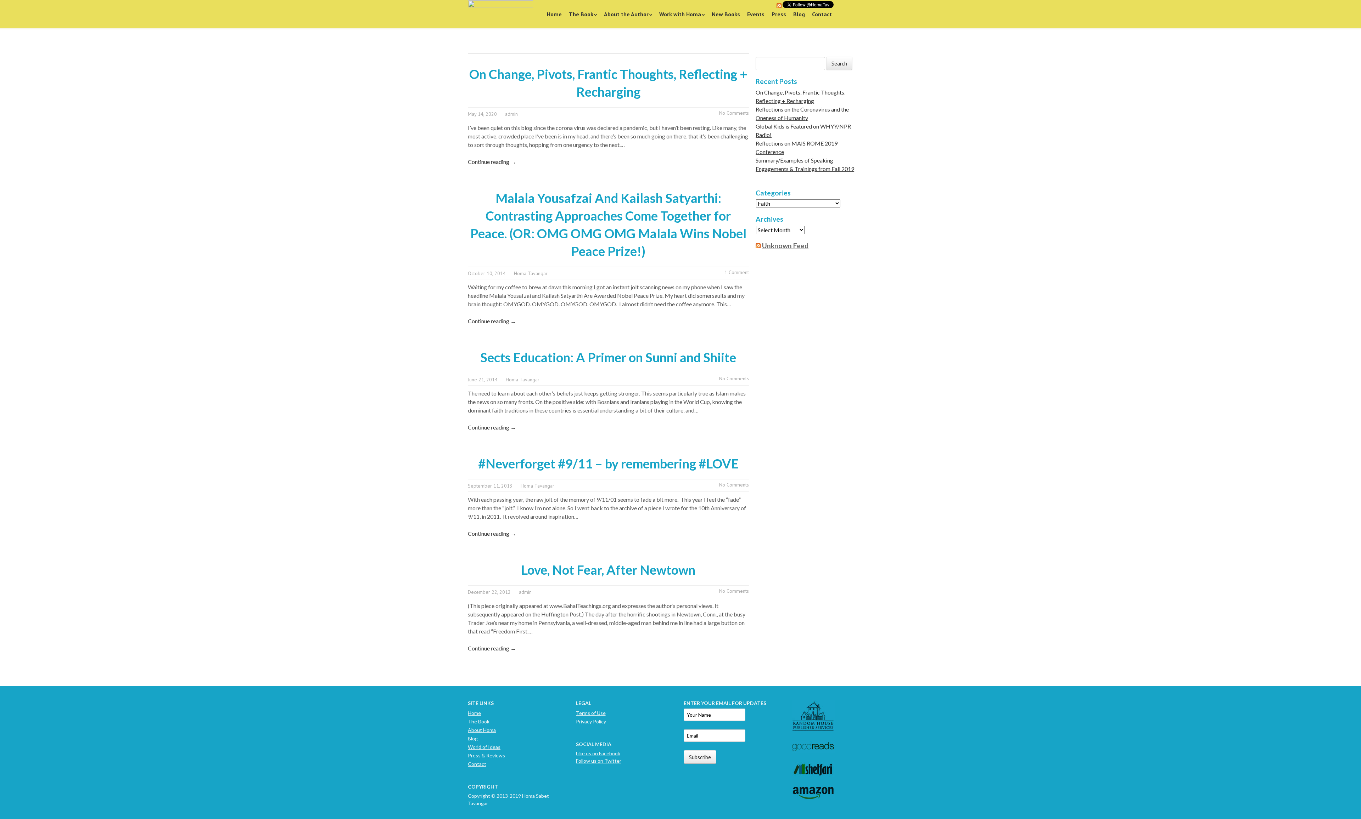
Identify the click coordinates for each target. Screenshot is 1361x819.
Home (554, 14)
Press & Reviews (486, 755)
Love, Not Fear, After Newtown (608, 570)
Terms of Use (591, 713)
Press (779, 14)
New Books (726, 14)
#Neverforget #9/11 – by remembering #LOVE (608, 463)
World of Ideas (484, 747)
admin (511, 114)
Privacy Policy (591, 721)
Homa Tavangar (531, 273)
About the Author (626, 14)
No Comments (734, 113)
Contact (822, 14)
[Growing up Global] (500, 14)
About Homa (482, 730)
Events (755, 14)
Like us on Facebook (598, 753)
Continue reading (492, 161)
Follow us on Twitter (598, 761)
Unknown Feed (785, 245)
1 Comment (736, 272)
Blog (799, 14)
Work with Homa (680, 14)
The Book (581, 14)
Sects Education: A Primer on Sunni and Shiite (608, 357)
